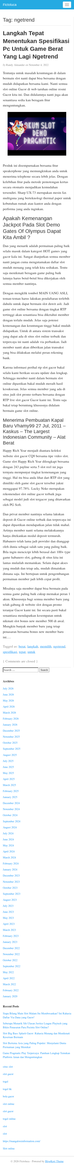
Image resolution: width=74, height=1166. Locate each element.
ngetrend (59, 646)
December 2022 (11, 948)
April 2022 (9, 978)
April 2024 (9, 851)
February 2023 (11, 936)
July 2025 (8, 761)
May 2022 (8, 972)
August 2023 (10, 899)
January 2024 (10, 869)
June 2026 (8, 694)
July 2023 (8, 906)
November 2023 (11, 881)
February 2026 (11, 718)
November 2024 (11, 809)
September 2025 (11, 748)
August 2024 (10, 827)
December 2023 (11, 875)
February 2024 (11, 863)
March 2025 (9, 785)
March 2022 (9, 984)
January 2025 (10, 797)
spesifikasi (10, 651)
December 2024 (11, 803)
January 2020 (10, 996)
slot (5, 1126)
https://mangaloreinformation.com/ (21, 1141)
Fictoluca (10, 5)
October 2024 (10, 815)
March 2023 (9, 930)
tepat (22, 651)
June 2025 (8, 767)
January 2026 (10, 724)
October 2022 (10, 960)
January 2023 (10, 942)
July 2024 (8, 833)
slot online (8, 1104)
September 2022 (11, 966)
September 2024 (11, 821)
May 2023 (8, 918)
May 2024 (8, 845)
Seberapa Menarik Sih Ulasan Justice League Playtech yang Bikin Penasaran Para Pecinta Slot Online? (35, 1025)
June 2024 (8, 839)
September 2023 (11, 893)
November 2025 (11, 736)
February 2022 (11, 990)
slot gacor (8, 1074)
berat (22, 646)
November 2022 (11, 954)
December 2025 (11, 730)
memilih (45, 646)
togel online (9, 1118)
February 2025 (11, 791)
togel (5, 1081)
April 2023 (9, 924)
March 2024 (9, 857)
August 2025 (10, 755)
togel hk (7, 1089)
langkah (32, 646)
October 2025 (10, 742)
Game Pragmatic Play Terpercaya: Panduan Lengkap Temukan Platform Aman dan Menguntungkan (36, 1055)
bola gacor (8, 1096)
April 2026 (9, 706)
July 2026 (8, 688)
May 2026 (8, 700)
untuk (31, 651)
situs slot (8, 1066)
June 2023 (8, 912)
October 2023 (10, 887)
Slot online (9, 1148)
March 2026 (9, 712)
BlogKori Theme (54, 1161)
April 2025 (9, 779)
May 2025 (8, 773)
